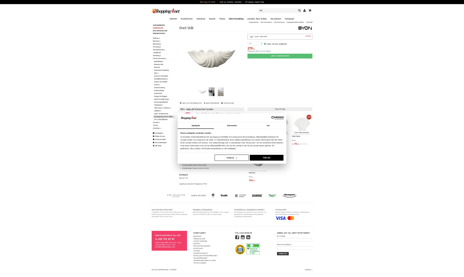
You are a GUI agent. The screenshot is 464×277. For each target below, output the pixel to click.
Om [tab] (268, 125)
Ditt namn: (281, 236)
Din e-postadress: (284, 245)
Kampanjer (289, 19)
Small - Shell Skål (282, 36)
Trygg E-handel (199, 263)
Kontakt (196, 244)
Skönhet (173, 19)
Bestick (157, 67)
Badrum (156, 38)
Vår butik (158, 146)
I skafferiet (157, 53)
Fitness (222, 19)
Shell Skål (309, 22)
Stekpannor (158, 105)
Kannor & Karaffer (160, 82)
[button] (309, 10)
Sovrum (156, 122)
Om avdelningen (161, 143)
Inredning (156, 56)
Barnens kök (158, 64)
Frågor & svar (160, 136)
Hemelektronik (158, 50)
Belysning (156, 44)
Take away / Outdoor (162, 108)
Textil (155, 125)
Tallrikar (157, 111)
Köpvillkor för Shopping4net (205, 256)
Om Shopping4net (200, 258)
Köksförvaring (159, 88)
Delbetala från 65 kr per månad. (259, 51)
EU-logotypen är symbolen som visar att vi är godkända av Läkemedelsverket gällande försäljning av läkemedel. (250, 213)
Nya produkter (160, 31)
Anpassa (230, 158)
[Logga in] (304, 10)
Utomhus (156, 128)
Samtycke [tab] (196, 125)
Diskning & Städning (161, 70)
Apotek (212, 19)
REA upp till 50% (207, 2)
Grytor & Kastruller (161, 76)
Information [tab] (232, 125)
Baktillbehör (158, 62)
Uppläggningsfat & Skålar (295, 22)
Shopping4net (253, 22)
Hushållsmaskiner (160, 79)
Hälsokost (200, 19)
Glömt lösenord (200, 241)
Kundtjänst (159, 133)
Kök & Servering (279, 22)
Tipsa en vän (228, 103)
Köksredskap (159, 91)
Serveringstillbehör (161, 102)
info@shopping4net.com (165, 247)
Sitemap (173, 270)
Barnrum (156, 41)
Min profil (197, 236)
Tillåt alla (266, 158)
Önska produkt (160, 139)
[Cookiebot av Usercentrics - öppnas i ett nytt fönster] (273, 118)
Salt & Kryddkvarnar (161, 99)
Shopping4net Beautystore (204, 261)
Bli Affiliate (198, 249)
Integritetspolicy (200, 253)
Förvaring (156, 47)
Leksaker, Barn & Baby (257, 19)
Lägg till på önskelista (191, 103)
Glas (156, 73)
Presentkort (159, 34)
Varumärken (275, 19)
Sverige (308, 270)
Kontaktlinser (187, 19)
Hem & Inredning (236, 19)
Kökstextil (158, 93)
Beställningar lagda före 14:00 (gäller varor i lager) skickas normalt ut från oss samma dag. (211, 212)
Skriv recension (212, 103)
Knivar (156, 85)
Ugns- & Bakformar (161, 114)
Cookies (196, 251)
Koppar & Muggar (160, 96)
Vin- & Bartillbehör (161, 120)
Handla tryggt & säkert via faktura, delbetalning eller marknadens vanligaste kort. (292, 212)
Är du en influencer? (201, 246)
